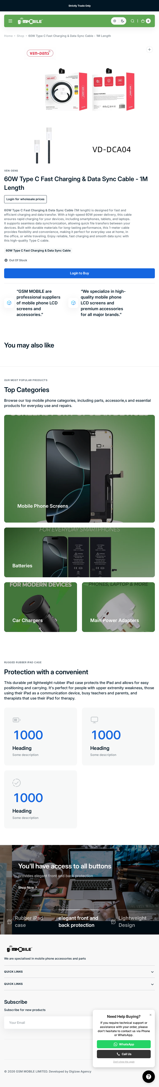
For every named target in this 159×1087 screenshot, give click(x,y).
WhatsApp (126, 1044)
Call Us (126, 1054)
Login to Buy (79, 273)
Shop (20, 36)
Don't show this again (124, 1061)
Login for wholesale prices (25, 199)
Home (8, 36)
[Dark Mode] (118, 21)
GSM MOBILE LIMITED (31, 1071)
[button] (10, 20)
